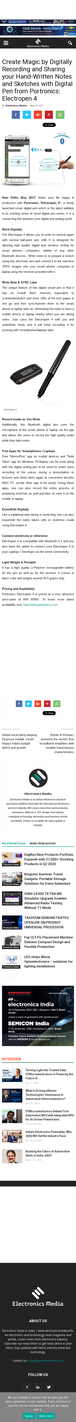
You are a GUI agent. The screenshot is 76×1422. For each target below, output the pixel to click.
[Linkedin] (38, 1387)
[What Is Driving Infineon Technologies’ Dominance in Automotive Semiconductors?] (12, 1096)
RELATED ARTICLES (14, 843)
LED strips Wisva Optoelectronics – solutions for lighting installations (48, 961)
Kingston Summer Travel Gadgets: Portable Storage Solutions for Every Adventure (47, 879)
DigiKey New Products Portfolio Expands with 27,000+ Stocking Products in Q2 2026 (48, 859)
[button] (70, 42)
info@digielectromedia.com (46, 1361)
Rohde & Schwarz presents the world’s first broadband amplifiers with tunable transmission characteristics (57, 743)
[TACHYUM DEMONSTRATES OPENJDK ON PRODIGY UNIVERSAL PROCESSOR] (12, 922)
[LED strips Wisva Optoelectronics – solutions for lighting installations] (12, 962)
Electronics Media (16, 105)
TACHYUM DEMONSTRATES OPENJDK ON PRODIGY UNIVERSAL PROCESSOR (46, 922)
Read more (46, 1416)
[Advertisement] (38, 651)
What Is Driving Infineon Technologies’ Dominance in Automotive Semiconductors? (45, 1094)
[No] (71, 1407)
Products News (11, 864)
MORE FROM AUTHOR (43, 843)
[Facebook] (27, 1387)
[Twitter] (49, 1387)
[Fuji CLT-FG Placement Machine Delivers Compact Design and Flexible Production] (12, 942)
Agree (29, 1416)
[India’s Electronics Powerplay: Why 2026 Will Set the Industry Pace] (12, 1137)
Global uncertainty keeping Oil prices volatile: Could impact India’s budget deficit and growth (19, 741)
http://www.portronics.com (40, 604)
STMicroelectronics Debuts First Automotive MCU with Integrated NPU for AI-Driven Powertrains (50, 1115)
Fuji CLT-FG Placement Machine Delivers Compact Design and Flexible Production (48, 942)
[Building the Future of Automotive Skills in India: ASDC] (12, 1156)
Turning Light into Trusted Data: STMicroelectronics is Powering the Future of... (49, 1074)
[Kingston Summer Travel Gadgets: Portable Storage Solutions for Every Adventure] (12, 879)
